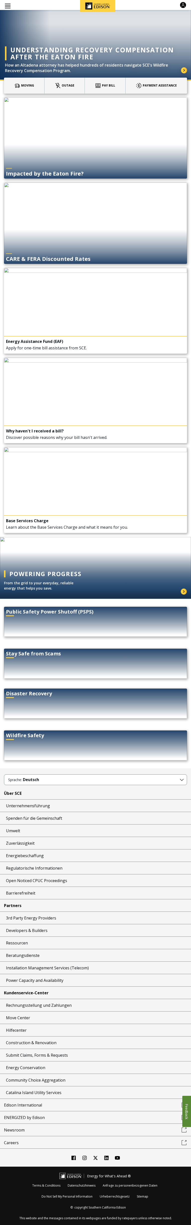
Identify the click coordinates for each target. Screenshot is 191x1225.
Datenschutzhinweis (82, 1185)
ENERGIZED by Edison (24, 1117)
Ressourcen (17, 943)
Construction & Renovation (31, 1042)
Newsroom (14, 1130)
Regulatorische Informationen (34, 868)
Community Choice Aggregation (35, 1080)
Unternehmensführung (28, 806)
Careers (11, 1142)
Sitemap (142, 1196)
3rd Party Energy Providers (31, 918)
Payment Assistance (160, 85)
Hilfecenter (16, 1030)
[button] (7, 5)
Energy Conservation (25, 1067)
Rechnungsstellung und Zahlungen (39, 1005)
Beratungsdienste (23, 955)
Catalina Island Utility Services (33, 1092)
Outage (68, 85)
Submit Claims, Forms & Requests (37, 1055)
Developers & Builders (27, 930)
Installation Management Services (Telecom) (47, 968)
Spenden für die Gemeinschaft (34, 818)
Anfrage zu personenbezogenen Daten (130, 1185)
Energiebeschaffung (25, 855)
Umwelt (13, 830)
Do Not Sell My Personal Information (67, 1196)
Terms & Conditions (46, 1185)
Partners (12, 905)
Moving (27, 85)
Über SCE (13, 793)
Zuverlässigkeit (20, 843)
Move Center (18, 1018)
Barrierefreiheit (20, 893)
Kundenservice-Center (26, 993)
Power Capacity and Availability (34, 980)
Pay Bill (108, 85)
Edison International (23, 1105)
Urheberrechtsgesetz (115, 1196)
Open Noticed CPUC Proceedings (36, 880)
